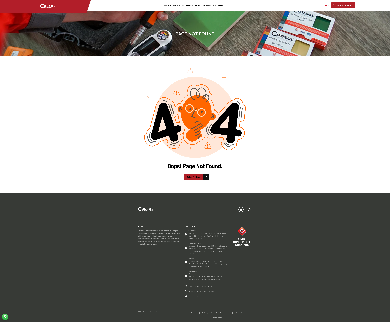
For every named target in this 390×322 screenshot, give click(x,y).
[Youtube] (241, 209)
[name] (193, 177)
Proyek (198, 5)
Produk (189, 5)
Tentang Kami (179, 5)
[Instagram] (249, 209)
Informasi (207, 5)
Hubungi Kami (218, 5)
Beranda (167, 5)
